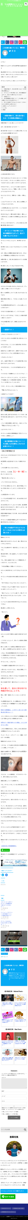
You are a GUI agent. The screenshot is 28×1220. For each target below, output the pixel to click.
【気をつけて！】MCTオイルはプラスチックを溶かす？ (20, 1059)
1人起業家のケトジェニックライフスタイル (14, 5)
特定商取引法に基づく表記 (18, 1208)
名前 (3, 1091)
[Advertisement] (14, 21)
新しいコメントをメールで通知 (10, 1111)
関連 (4, 109)
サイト (3, 1101)
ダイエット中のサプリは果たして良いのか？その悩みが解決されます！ (20, 1004)
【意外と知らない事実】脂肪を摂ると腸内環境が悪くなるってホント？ (7, 1059)
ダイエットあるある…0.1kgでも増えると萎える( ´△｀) (6, 923)
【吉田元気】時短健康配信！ (9, 846)
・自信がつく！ (7, 96)
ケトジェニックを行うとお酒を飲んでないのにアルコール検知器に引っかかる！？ (7, 1043)
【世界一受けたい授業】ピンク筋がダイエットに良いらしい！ (7, 1004)
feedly (14, 941)
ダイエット (4, 953)
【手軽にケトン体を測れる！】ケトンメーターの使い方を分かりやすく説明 (20, 1042)
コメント (4, 1077)
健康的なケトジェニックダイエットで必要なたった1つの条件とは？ (7, 1021)
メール (4, 1096)
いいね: (5, 108)
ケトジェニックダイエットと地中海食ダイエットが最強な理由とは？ (7, 914)
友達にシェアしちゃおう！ (10, 106)
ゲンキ (5, 56)
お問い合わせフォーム (6, 1208)
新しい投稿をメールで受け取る (10, 1114)
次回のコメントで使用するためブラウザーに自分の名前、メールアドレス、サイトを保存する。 (14, 1108)
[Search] (25, 1129)
